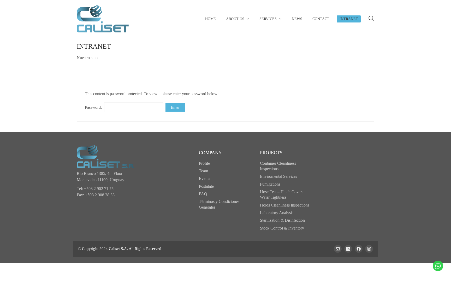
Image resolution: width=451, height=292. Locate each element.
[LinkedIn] (348, 249)
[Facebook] (359, 249)
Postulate (206, 186)
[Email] (338, 249)
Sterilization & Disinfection (282, 220)
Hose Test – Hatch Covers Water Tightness (281, 194)
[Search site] (371, 19)
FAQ (203, 194)
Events (204, 178)
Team (203, 171)
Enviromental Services (278, 176)
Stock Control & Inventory (282, 228)
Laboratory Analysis (276, 212)
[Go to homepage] (103, 18)
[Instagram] (369, 249)
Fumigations (270, 184)
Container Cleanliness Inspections (278, 166)
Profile (204, 163)
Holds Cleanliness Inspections (284, 205)
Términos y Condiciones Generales (219, 204)
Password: (94, 107)
